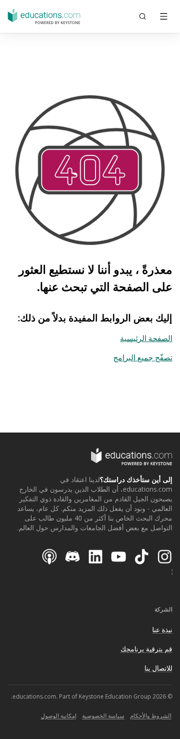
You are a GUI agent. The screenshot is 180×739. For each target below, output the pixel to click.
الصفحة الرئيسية (146, 338)
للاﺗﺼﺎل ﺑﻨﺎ (158, 668)
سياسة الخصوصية (103, 716)
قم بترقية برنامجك (146, 648)
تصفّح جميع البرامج (142, 357)
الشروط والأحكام (150, 716)
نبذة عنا (162, 629)
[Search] (142, 16)
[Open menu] (163, 16)
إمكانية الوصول (58, 716)
